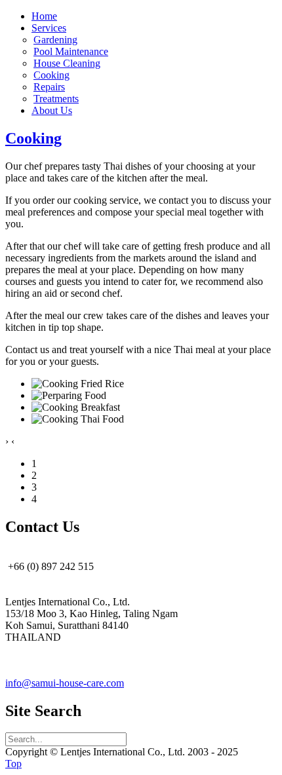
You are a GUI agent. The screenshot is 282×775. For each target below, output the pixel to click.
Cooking (51, 75)
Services (48, 27)
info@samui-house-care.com (64, 683)
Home (44, 16)
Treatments (56, 98)
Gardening (55, 39)
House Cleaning (66, 63)
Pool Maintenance (70, 51)
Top (13, 763)
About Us (51, 110)
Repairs (49, 86)
